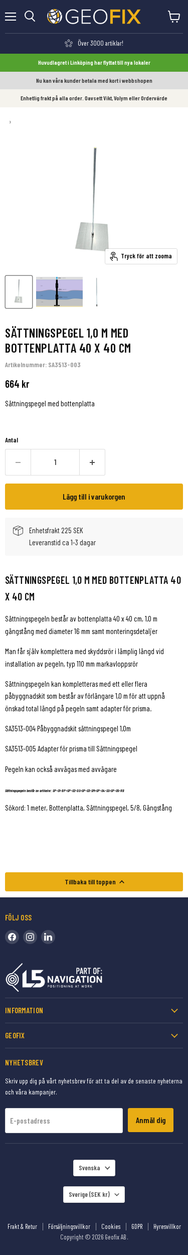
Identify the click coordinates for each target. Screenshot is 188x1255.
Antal (11, 440)
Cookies (110, 1226)
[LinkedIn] (48, 937)
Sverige (89, 1194)
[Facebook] (12, 937)
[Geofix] (75, 979)
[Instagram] (30, 937)
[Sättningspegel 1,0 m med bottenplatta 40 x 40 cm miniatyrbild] (19, 292)
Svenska (89, 1168)
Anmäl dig (150, 1120)
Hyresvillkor (167, 1226)
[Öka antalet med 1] (92, 462)
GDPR (136, 1226)
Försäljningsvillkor (69, 1226)
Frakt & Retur (22, 1226)
